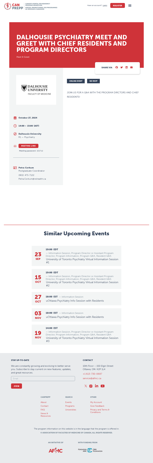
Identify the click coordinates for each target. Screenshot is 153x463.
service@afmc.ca (92, 378)
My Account (96, 402)
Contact (44, 406)
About (43, 402)
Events (68, 402)
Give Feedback (97, 406)
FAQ (43, 409)
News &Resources (46, 414)
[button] (129, 5)
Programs (69, 406)
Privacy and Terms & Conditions (99, 411)
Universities (70, 409)
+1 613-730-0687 (92, 373)
